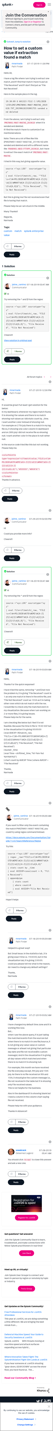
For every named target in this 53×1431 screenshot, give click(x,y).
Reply (11, 254)
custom (8, 230)
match (18, 230)
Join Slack (26, 1253)
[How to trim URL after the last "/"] (45, 376)
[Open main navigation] (49, 4)
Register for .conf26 (26, 1217)
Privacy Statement (25, 1419)
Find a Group (26, 1288)
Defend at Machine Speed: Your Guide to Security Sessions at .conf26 (23, 1336)
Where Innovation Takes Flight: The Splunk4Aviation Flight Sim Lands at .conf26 (25, 1358)
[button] (47, 42)
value (7, 235)
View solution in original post (18, 340)
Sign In (39, 5)
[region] (26, 1416)
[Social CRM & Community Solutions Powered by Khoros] (43, 1389)
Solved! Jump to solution (19, 41)
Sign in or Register (32, 21)
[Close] (49, 1406)
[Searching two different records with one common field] (50, 376)
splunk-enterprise (34, 230)
